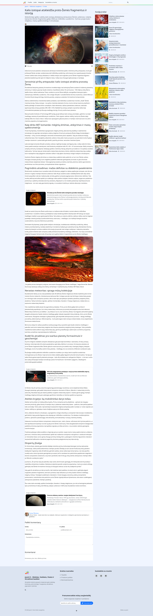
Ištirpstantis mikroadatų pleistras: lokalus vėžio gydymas (117, 90)
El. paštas (62, 526)
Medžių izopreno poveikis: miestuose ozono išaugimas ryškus (118, 115)
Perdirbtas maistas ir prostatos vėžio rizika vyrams (116, 67)
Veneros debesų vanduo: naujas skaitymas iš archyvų (64, 495)
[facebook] (96, 575)
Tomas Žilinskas (34, 513)
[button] (92, 66)
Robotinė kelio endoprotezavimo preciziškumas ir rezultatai (117, 43)
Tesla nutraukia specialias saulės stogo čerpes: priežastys (117, 126)
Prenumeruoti (88, 603)
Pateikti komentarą (32, 548)
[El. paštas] (105, 575)
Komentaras (28, 534)
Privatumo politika (66, 577)
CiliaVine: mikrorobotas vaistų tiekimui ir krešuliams (116, 18)
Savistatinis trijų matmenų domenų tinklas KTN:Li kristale (117, 104)
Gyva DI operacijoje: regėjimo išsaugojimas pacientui (116, 29)
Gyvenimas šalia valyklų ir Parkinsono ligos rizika (117, 148)
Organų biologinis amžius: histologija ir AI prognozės (117, 56)
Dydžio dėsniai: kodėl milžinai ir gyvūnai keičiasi (117, 137)
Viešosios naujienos (36, 6)
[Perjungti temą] (76, 610)
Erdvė (45, 6)
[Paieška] (128, 2)
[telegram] (101, 575)
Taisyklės (64, 575)
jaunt (26, 6)
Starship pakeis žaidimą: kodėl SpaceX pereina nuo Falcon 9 (117, 79)
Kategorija (41, 2)
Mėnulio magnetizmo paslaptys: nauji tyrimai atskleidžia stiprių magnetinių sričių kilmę (68, 372)
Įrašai (35, 2)
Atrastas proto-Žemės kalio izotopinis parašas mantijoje (65, 193)
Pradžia (30, 2)
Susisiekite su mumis (51, 2)
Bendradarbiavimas (67, 580)
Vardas (27, 526)
